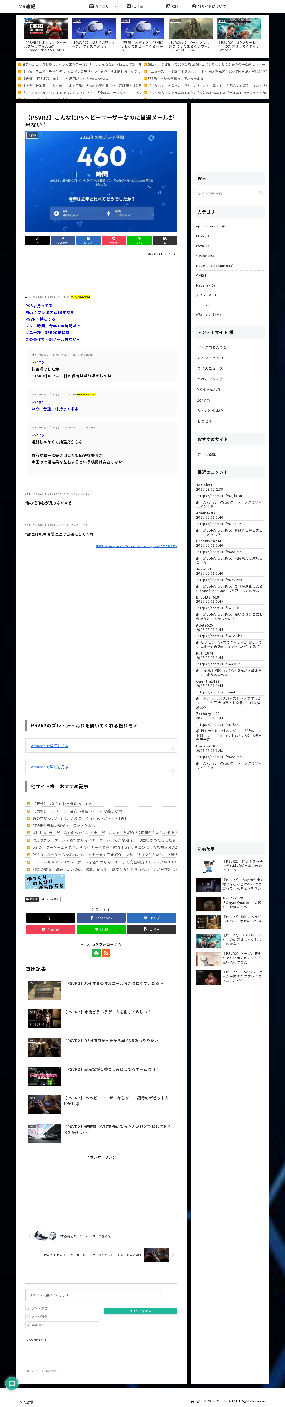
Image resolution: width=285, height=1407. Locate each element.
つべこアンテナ (210, 378)
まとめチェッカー (212, 357)
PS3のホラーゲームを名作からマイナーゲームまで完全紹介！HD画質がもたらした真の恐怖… (112, 840)
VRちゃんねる (209, 389)
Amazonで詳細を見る (49, 745)
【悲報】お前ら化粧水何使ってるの (62, 803)
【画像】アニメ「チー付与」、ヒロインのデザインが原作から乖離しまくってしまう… (86, 71)
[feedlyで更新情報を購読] (96, 953)
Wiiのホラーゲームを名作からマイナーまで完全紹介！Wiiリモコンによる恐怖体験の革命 (108, 847)
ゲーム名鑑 (206, 454)
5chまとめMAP (210, 410)
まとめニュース (210, 368)
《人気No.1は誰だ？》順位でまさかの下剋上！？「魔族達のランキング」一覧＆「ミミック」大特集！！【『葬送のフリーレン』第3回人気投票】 (131, 92)
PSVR (33, 899)
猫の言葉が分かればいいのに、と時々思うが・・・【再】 (80, 818)
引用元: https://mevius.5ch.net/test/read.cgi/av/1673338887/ (136, 546)
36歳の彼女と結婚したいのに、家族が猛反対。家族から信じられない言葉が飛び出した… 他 (110, 869)
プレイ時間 (52, 899)
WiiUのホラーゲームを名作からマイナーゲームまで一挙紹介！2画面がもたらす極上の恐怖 (109, 832)
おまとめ (204, 421)
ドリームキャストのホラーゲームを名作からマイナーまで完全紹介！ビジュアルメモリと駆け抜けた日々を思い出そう (132, 862)
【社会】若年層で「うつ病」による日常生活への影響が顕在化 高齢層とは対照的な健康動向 (92, 85)
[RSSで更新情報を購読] (106, 953)
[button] (165, 240)
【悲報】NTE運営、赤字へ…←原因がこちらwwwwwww (65, 78)
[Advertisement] (101, 268)
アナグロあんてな (212, 347)
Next (266, 36)
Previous (19, 36)
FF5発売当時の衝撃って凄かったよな (176, 78)
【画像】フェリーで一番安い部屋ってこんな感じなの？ (79, 811)
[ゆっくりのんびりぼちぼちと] (45, 888)
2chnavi (204, 400)
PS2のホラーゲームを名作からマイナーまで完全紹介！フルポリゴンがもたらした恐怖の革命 (111, 854)
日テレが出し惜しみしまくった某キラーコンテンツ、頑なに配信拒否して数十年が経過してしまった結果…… (103, 64)
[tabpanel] (46, 35)
